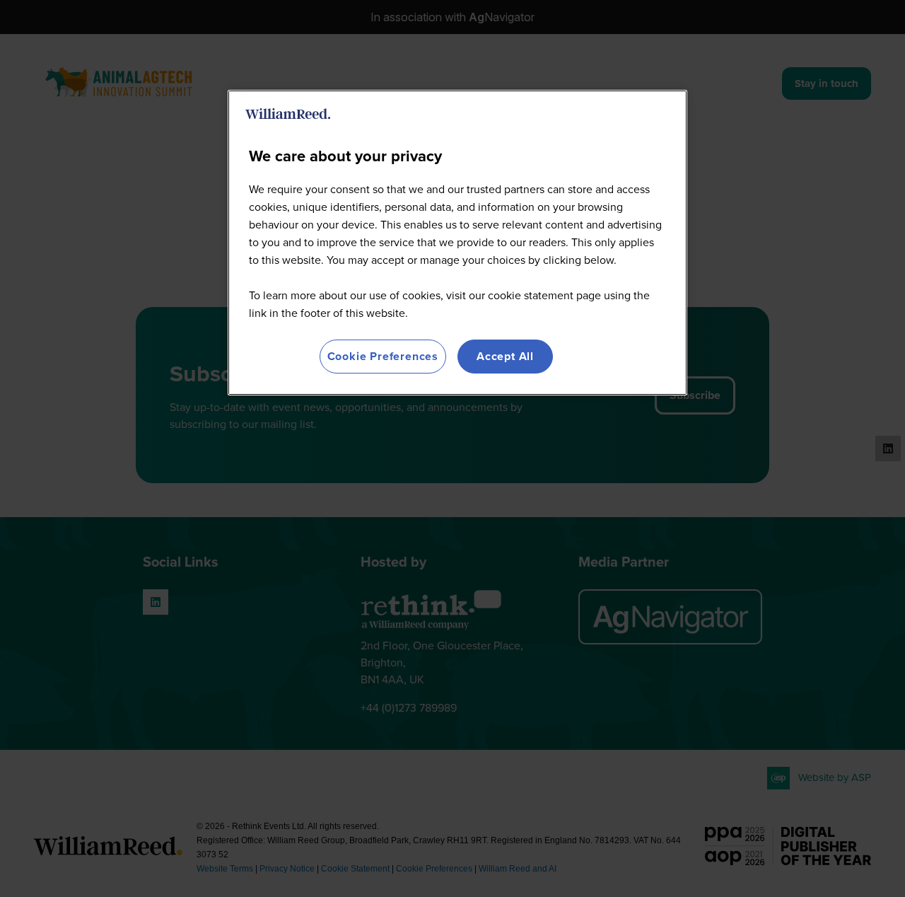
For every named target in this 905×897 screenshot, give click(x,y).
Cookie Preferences (382, 356)
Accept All (505, 356)
